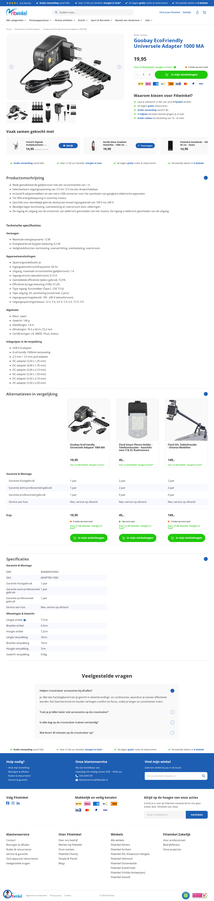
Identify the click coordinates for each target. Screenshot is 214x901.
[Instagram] (12, 803)
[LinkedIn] (18, 803)
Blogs (62, 863)
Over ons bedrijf (68, 840)
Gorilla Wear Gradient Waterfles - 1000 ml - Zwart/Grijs (114, 143)
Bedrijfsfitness (171, 844)
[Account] (197, 12)
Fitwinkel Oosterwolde (124, 863)
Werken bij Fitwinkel (70, 844)
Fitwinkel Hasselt (120, 877)
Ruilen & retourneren (19, 775)
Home (9, 29)
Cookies (67, 895)
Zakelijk (187, 12)
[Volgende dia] (119, 67)
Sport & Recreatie (100, 20)
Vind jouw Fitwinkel (169, 12)
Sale (147, 20)
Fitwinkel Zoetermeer (123, 868)
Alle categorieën (14, 20)
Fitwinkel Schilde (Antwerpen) (128, 872)
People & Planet (68, 858)
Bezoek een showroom (127, 20)
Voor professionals (174, 840)
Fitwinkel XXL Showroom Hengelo (130, 854)
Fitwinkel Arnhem (121, 849)
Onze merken (66, 849)
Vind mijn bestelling (18, 767)
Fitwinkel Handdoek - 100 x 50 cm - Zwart (195, 143)
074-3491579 (86, 775)
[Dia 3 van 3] (65, 112)
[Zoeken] (203, 776)
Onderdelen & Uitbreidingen (27, 29)
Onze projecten (172, 849)
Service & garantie (17, 779)
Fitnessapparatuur (39, 20)
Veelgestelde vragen (18, 863)
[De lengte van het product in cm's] (24, 620)
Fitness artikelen (63, 20)
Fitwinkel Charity (68, 854)
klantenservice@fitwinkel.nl (93, 779)
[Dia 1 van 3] (17, 112)
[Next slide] (204, 145)
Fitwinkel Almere (120, 844)
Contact (11, 840)
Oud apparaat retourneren (22, 858)
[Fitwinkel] (14, 895)
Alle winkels (117, 840)
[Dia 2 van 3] (41, 112)
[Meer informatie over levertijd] (175, 67)
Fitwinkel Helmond (122, 858)
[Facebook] (7, 803)
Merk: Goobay (140, 35)
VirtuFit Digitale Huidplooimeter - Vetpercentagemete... (37, 143)
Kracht (81, 20)
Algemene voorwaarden (36, 895)
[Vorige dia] (11, 67)
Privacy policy (56, 895)
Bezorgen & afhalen (18, 771)
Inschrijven (197, 814)
